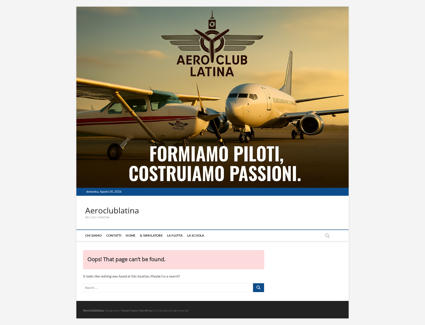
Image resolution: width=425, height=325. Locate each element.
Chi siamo (93, 235)
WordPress (145, 310)
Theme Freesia (129, 310)
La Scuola (195, 235)
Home (130, 235)
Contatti (114, 235)
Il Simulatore (151, 235)
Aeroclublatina (112, 210)
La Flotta (175, 235)
